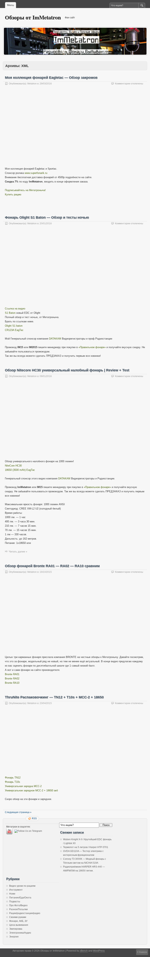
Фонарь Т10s (12, 781)
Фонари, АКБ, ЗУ (18, 921)
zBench (84, 950)
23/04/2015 (46, 703)
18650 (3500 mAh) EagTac (20, 469)
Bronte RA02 (12, 678)
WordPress (99, 950)
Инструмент (16, 889)
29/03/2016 (46, 83)
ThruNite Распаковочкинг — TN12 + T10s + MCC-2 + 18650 (54, 697)
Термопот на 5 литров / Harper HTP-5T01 (85, 847)
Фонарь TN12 (13, 777)
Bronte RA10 (12, 682)
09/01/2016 (46, 376)
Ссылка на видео (15, 308)
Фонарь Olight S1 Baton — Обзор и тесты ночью (47, 217)
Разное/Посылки (18, 909)
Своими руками (17, 917)
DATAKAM (55, 338)
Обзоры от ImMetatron (33, 17)
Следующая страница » (18, 812)
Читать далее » (18, 551)
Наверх (143, 952)
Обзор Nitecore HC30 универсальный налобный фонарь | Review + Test (67, 370)
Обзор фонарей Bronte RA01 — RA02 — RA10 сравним (52, 566)
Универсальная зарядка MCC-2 (23, 786)
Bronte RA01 (12, 674)
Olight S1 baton (13, 325)
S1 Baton (10, 312)
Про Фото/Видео (18, 905)
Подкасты (14, 901)
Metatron (32, 83)
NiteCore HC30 (13, 465)
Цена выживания (18, 925)
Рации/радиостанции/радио (24, 913)
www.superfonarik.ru (36, 173)
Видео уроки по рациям (22, 886)
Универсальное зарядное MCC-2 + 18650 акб (31, 790)
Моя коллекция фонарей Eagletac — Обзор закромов (51, 78)
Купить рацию (13, 194)
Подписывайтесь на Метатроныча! (25, 190)
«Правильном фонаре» (92, 347)
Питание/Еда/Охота (20, 897)
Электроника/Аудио (20, 932)
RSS (34, 818)
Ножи (12, 893)
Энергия (14, 936)
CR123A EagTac (14, 330)
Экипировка (15, 929)
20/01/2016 (46, 223)
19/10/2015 (46, 572)
